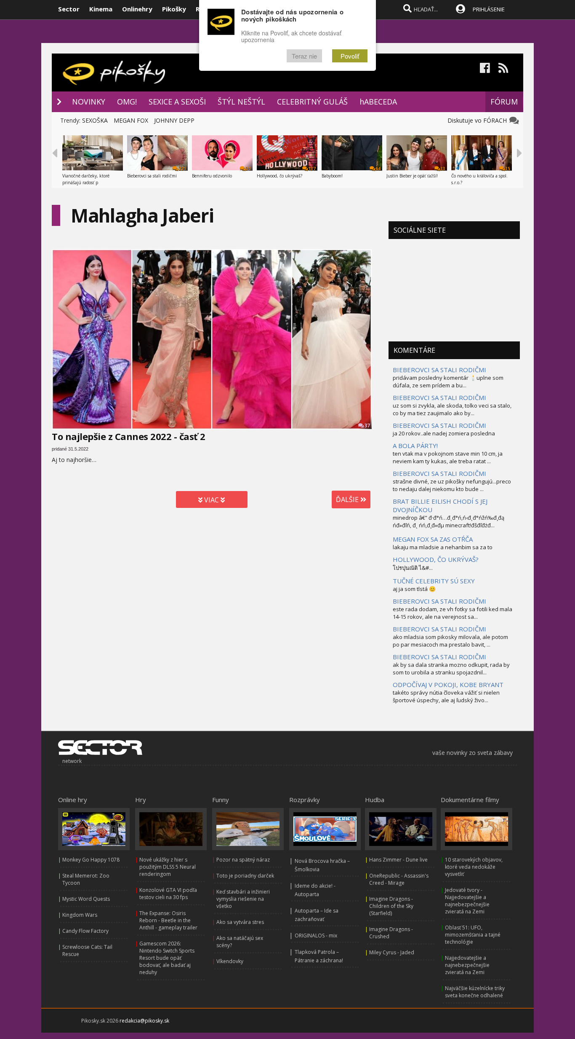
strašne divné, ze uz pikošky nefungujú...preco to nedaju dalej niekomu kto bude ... (452, 485)
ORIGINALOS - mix (316, 935)
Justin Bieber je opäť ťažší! (412, 176)
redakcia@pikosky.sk (144, 1020)
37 (367, 425)
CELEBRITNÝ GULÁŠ (312, 102)
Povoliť (350, 55)
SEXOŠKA (95, 120)
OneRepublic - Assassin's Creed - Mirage (399, 879)
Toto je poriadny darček (245, 875)
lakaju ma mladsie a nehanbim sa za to (442, 547)
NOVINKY (88, 102)
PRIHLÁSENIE (489, 9)
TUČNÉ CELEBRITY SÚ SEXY (434, 581)
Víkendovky (229, 961)
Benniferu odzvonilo (212, 176)
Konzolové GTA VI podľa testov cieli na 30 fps (168, 893)
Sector (69, 9)
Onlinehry (137, 9)
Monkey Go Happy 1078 (91, 859)
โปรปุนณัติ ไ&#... (413, 568)
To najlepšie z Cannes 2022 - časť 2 (128, 436)
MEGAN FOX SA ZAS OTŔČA (433, 539)
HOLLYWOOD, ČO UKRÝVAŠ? (436, 559)
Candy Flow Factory (85, 930)
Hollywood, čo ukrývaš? (279, 176)
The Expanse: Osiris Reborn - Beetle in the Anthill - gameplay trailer (168, 920)
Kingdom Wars (79, 914)
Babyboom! (332, 176)
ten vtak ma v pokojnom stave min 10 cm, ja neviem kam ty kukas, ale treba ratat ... (448, 457)
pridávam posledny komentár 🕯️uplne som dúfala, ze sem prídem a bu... (448, 381)
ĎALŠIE (348, 499)
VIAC (211, 500)
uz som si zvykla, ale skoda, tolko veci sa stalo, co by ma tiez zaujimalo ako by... (452, 409)
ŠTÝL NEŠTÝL (241, 102)
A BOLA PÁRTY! (415, 445)
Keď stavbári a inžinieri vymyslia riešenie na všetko (243, 899)
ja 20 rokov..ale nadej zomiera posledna (444, 433)
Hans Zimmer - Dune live (398, 859)
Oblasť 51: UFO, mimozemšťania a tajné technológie (472, 934)
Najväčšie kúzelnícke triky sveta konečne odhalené (475, 992)
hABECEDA (378, 102)
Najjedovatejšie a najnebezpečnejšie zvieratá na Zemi (467, 965)
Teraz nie (304, 55)
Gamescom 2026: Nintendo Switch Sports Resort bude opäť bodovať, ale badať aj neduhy (166, 958)
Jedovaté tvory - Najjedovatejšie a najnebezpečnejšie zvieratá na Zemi (467, 900)
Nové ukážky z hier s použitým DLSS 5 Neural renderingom (167, 867)
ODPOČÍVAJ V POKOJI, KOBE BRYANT (448, 684)
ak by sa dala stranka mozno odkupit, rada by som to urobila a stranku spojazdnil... (451, 668)
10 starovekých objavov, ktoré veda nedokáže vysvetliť (474, 867)
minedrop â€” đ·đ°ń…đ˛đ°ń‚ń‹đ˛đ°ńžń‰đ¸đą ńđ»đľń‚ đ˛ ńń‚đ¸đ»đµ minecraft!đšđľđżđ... (448, 521)
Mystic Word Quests (86, 898)
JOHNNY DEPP (174, 120)
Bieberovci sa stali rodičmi (152, 176)
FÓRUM (504, 102)
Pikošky (174, 9)
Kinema (100, 9)
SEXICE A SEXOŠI (177, 102)
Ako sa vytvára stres (240, 922)
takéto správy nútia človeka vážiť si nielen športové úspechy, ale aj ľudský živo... (446, 696)
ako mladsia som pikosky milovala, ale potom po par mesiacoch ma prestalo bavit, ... (450, 640)
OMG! (127, 102)
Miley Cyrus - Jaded (391, 952)
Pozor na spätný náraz (243, 859)
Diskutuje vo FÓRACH (478, 120)
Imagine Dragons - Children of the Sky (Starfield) (391, 906)
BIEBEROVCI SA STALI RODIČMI (439, 369)
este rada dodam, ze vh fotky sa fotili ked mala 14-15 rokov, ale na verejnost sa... (452, 612)
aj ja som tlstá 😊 (414, 589)
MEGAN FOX (131, 120)
